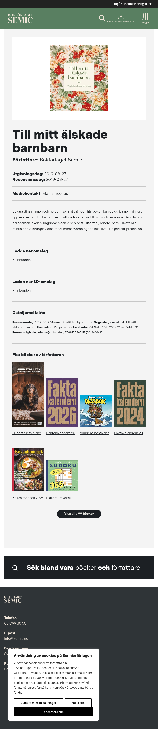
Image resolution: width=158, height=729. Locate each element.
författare (125, 567)
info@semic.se (16, 638)
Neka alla (78, 703)
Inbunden (23, 260)
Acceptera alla (54, 712)
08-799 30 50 (15, 623)
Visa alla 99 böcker (79, 514)
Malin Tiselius (55, 193)
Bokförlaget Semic (61, 160)
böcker (85, 567)
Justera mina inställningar (38, 703)
